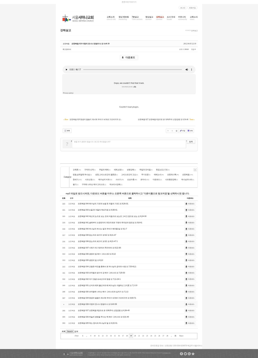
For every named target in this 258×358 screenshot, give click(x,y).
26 (159, 336)
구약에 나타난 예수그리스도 (94, 184)
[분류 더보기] (195, 169)
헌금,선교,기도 (162, 170)
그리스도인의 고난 (129, 175)
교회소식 (194, 17)
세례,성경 (118, 170)
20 (135, 336)
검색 (76, 331)
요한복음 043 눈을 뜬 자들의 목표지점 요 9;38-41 (97, 210)
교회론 (77, 170)
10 (94, 336)
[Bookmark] (193, 353)
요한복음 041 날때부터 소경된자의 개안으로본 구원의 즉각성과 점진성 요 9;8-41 (110, 223)
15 (115, 336)
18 (127, 336)
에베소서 (159, 175)
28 (167, 336)
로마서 (144, 179)
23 (147, 336)
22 (143, 336)
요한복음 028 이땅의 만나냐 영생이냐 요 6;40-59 (90, 44)
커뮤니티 (182, 17)
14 (111, 336)
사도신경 (90, 179)
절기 (75, 184)
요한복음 (187, 175)
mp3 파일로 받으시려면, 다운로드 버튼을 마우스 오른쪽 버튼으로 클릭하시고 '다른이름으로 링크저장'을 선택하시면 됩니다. (127, 193)
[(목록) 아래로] (172, 131)
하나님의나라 (187, 179)
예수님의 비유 (105, 179)
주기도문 (145, 175)
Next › (181, 336)
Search (70, 331)
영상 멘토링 (124, 17)
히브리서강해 (116, 184)
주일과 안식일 (145, 170)
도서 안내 (171, 17)
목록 (68, 131)
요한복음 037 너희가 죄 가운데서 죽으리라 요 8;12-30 (99, 248)
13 (107, 336)
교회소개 (111, 17)
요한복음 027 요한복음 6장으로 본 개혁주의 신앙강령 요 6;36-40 (104, 310)
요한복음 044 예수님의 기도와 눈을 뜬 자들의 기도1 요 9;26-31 (103, 204)
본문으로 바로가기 (129, 2)
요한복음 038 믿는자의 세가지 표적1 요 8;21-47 (97, 241)
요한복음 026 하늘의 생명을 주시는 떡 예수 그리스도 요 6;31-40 (103, 317)
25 (155, 336)
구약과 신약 (90, 170)
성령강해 (131, 170)
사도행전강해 (171, 179)
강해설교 (160, 17)
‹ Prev (76, 336)
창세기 (77, 179)
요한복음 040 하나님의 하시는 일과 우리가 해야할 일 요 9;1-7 (102, 229)
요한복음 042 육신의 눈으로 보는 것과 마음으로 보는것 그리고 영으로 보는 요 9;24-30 (112, 216)
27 (163, 336)
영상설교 (149, 17)
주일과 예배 (104, 170)
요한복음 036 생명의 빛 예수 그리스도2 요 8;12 (97, 254)
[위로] (168, 131)
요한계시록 (173, 175)
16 (119, 336)
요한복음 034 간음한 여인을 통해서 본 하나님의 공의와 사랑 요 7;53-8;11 (107, 266)
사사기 (120, 179)
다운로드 (130, 57)
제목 (130, 198)
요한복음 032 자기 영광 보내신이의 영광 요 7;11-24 (99, 279)
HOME (187, 30)
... (86, 336)
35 (175, 336)
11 (98, 336)
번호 (63, 198)
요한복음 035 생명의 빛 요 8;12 (90, 260)
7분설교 (137, 17)
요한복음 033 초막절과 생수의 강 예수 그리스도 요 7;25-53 (101, 273)
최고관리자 (67, 49)
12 (102, 336)
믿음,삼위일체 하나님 (82, 175)
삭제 (191, 131)
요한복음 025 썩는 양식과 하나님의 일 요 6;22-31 (97, 323)
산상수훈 (132, 179)
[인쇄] (176, 131)
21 (139, 336)
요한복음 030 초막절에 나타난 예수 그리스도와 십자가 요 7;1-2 (103, 292)
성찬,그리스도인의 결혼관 (106, 175)
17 (123, 336)
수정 (183, 131)
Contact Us (166, 353)
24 (151, 336)
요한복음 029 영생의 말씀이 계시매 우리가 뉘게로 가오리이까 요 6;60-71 (107, 298)
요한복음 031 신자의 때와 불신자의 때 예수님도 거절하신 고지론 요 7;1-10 (107, 285)
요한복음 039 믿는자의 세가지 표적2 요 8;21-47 (97, 235)
